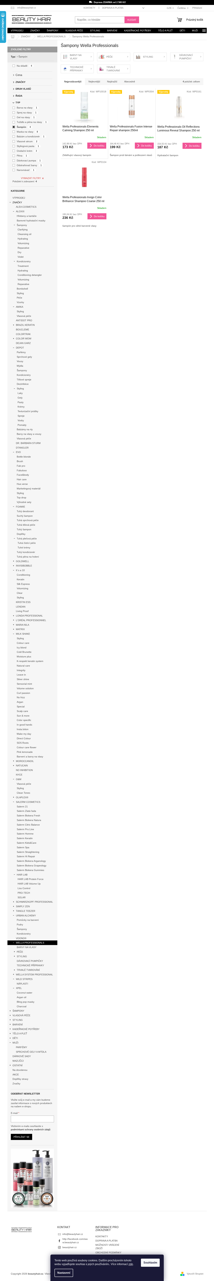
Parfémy (21, 352)
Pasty (21, 402)
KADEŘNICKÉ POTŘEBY (26, 1029)
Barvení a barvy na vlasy (30, 756)
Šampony (22, 225)
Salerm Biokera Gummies (30, 870)
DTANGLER (22, 447)
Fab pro (21, 465)
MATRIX (20, 629)
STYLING (22, 956)
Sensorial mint (24, 683)
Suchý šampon (25, 515)
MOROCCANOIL (25, 761)
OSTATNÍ (17, 1065)
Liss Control (24, 888)
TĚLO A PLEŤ (20, 1033)
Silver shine (23, 679)
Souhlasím (150, 1262)
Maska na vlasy (27, 131)
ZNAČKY (17, 202)
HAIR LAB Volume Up (29, 883)
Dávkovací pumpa (29, 160)
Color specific (24, 720)
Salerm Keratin (25, 838)
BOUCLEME (22, 329)
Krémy (21, 406)
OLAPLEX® (22, 797)
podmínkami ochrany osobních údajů (30, 1129)
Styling (20, 293)
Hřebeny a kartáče (27, 216)
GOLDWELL (22, 561)
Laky (20, 393)
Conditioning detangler (30, 275)
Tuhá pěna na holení (28, 556)
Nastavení (63, 1272)
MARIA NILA (22, 624)
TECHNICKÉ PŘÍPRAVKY (30, 965)
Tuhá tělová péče (26, 524)
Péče (19, 297)
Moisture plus (24, 656)
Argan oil (21, 997)
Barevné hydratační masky (31, 220)
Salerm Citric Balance (28, 824)
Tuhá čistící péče (27, 543)
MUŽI (15, 1042)
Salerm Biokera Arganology (31, 861)
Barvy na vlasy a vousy (29, 434)
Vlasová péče (24, 316)
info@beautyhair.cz (72, 1234)
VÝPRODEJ (19, 197)
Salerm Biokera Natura (29, 820)
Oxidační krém (27, 151)
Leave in (21, 674)
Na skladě (24, 65)
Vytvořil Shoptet (195, 1273)
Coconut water (24, 992)
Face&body (23, 474)
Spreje (21, 415)
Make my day (24, 733)
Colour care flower (26, 747)
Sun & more (23, 715)
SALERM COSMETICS (28, 802)
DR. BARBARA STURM (28, 443)
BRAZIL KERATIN (25, 325)
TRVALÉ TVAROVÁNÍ (28, 970)
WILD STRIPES (24, 979)
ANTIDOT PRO (24, 320)
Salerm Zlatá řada (26, 811)
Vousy (20, 361)
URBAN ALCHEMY (26, 915)
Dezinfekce (23, 384)
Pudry (20, 924)
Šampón (22, 56)
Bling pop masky (25, 1001)
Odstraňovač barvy (29, 165)
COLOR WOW (23, 338)
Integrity (21, 670)
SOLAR (22, 897)
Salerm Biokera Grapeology (31, 865)
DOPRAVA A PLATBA (112, 8)
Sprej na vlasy (27, 112)
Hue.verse (22, 484)
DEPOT (20, 347)
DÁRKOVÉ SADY (22, 1056)
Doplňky (21, 534)
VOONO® (21, 938)
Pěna (22, 155)
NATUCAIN (22, 765)
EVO (18, 452)
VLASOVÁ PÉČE (21, 1015)
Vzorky (20, 302)
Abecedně (129, 81)
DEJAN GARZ (23, 343)
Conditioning (23, 574)
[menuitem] (17, 30)
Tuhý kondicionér (26, 552)
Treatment (23, 266)
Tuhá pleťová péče (27, 538)
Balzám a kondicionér (30, 136)
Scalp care (22, 711)
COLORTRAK (23, 334)
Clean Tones (23, 792)
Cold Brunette (24, 652)
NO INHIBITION (24, 770)
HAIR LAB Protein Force (30, 879)
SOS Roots (23, 742)
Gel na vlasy (26, 117)
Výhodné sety (24, 502)
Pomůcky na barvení (28, 920)
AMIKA (19, 306)
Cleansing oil (24, 234)
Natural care (23, 665)
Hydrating (23, 238)
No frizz (21, 697)
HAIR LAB (22, 874)
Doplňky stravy (20, 1079)
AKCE (16, 1074)
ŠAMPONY (18, 1010)
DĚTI (15, 1038)
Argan (20, 702)
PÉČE (20, 951)
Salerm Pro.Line (25, 829)
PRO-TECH (24, 892)
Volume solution (25, 688)
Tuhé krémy (24, 547)
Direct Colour (24, 738)
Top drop (21, 497)
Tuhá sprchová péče (28, 520)
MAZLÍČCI (18, 1060)
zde (131, 1264)
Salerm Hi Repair (26, 856)
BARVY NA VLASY (26, 947)
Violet (21, 256)
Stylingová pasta (28, 146)
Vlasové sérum (27, 141)
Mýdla (20, 365)
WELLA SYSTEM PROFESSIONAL (34, 974)
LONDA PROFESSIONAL (29, 615)
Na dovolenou (20, 1070)
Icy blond (21, 647)
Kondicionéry (24, 261)
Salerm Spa (23, 847)
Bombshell (22, 288)
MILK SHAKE (23, 633)
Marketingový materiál (28, 488)
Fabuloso (22, 470)
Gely (20, 397)
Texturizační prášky (28, 411)
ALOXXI (20, 211)
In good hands (24, 724)
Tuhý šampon (24, 529)
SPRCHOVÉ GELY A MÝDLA (31, 1051)
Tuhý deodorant (25, 511)
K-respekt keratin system (30, 661)
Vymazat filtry (31, 178)
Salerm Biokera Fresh (28, 815)
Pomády (22, 425)
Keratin (20, 579)
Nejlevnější (94, 81)
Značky (16, 1083)
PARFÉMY (21, 1047)
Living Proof (22, 611)
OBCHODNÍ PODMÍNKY (108, 1252)
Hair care (22, 479)
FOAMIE (20, 506)
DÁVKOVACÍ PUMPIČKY (30, 961)
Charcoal (21, 1006)
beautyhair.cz (69, 1247)
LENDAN (20, 606)
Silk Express (23, 584)
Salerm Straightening (28, 852)
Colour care (23, 643)
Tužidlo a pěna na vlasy (32, 122)
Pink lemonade (25, 752)
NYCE (19, 774)
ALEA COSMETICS (26, 206)
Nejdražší (112, 81)
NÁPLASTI (22, 983)
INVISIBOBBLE (24, 565)
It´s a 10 (20, 570)
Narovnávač (25, 170)
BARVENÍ (18, 1024)
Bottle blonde (24, 456)
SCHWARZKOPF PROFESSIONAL (34, 901)
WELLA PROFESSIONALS (30, 942)
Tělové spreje (24, 379)
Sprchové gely (24, 356)
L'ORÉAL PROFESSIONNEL (31, 620)
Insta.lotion (22, 729)
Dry (19, 252)
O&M (18, 779)
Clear (19, 593)
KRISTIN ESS (23, 602)
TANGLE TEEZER (25, 911)
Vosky (21, 420)
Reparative (23, 247)
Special (21, 706)
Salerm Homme (25, 833)
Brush (20, 461)
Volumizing (23, 243)
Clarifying (23, 229)
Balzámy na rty (25, 429)
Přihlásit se (21, 1137)
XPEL (19, 988)
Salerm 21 (22, 806)
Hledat (131, 19)
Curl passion (23, 693)
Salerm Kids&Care (26, 842)
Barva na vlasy (27, 107)
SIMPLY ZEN (23, 906)
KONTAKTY (89, 8)
